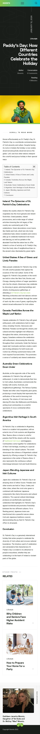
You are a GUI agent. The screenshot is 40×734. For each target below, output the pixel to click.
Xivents (6, 3)
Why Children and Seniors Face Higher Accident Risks (16, 618)
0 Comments (32, 73)
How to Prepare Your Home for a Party (16, 666)
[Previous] (18, 725)
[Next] (21, 725)
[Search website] (36, 3)
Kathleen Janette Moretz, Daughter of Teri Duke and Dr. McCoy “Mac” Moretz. (14, 719)
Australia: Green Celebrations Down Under (20, 185)
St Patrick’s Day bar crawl (20, 293)
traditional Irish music (13, 441)
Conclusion (9, 195)
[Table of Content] (34, 166)
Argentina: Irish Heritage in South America (20, 187)
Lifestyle (33, 39)
